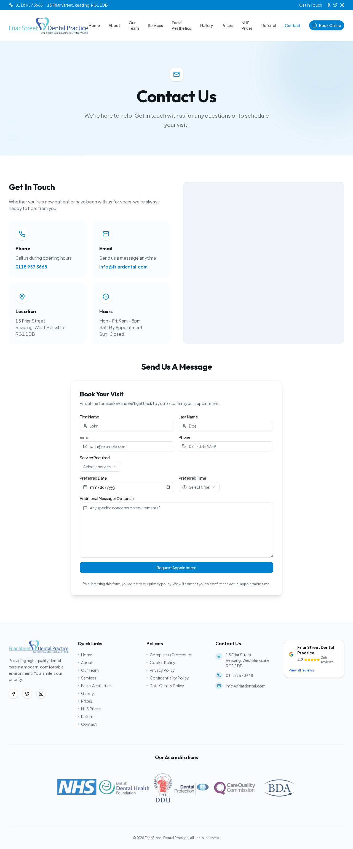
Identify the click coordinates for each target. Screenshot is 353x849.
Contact (292, 25)
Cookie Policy (162, 662)
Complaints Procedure (170, 654)
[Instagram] (342, 5)
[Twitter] (335, 5)
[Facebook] (329, 5)
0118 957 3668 (31, 267)
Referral (268, 25)
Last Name (188, 417)
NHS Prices (247, 25)
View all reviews (301, 670)
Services (155, 25)
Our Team (134, 25)
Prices (227, 25)
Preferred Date (93, 478)
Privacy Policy (162, 670)
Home (94, 25)
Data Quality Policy (167, 685)
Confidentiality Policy (169, 677)
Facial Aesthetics (181, 25)
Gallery (206, 25)
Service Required (95, 458)
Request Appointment (177, 567)
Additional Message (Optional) (107, 498)
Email (84, 437)
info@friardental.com (123, 267)
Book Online (330, 25)
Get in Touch (310, 4)
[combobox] (100, 467)
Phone (184, 437)
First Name (89, 417)
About (114, 25)
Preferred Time (192, 478)
